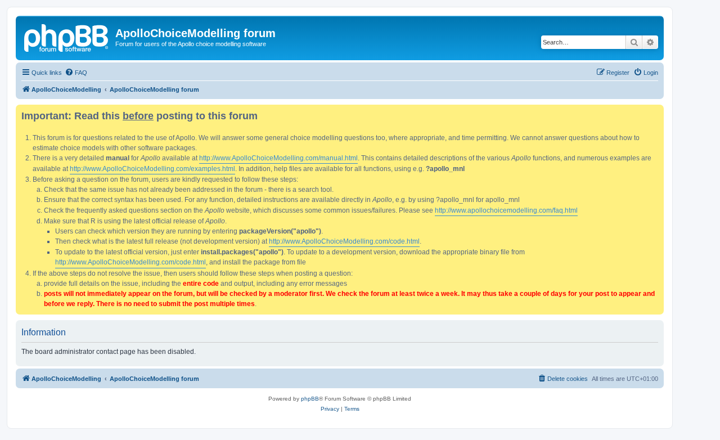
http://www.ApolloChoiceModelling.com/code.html (344, 241)
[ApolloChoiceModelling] (67, 37)
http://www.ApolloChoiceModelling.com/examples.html (152, 169)
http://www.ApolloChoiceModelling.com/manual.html (278, 158)
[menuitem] (76, 72)
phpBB (310, 399)
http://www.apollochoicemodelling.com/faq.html (506, 210)
